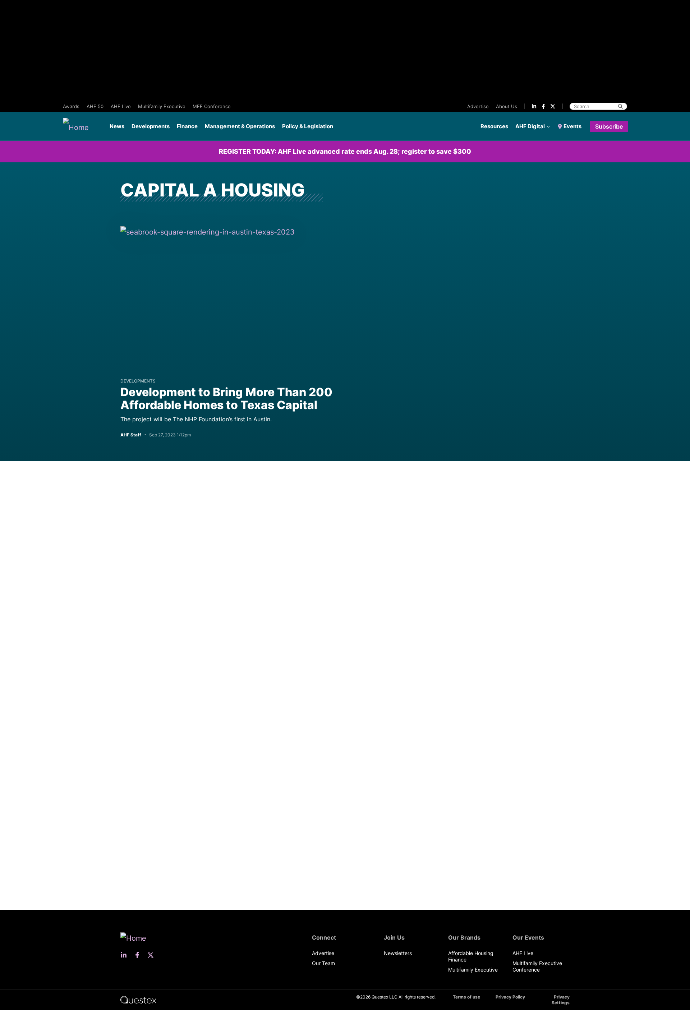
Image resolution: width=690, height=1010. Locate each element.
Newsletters (398, 953)
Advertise (478, 106)
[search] (620, 106)
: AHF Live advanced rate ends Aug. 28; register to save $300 (345, 151)
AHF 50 (95, 106)
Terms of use (466, 997)
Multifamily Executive (161, 106)
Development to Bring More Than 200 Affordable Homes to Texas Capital (226, 398)
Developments (151, 126)
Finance (187, 126)
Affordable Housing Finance (470, 956)
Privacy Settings (561, 999)
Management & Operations (240, 126)
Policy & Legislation (307, 126)
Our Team (323, 963)
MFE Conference (212, 106)
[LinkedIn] (534, 106)
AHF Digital (530, 126)
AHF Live (121, 106)
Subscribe (609, 126)
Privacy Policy (510, 997)
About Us (506, 106)
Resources (494, 126)
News (117, 126)
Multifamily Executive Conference (537, 966)
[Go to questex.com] (138, 999)
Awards (71, 106)
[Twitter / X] (552, 106)
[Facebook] (543, 106)
